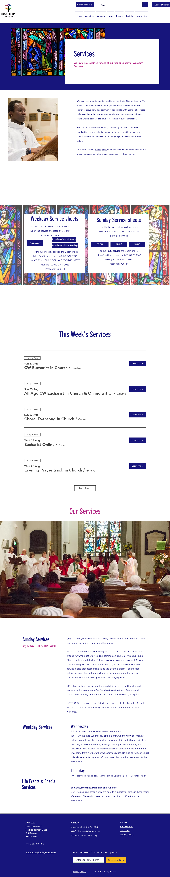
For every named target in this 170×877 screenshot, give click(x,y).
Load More (85, 488)
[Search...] (145, 4)
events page (100, 150)
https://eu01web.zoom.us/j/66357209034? (119, 255)
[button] (89, 15)
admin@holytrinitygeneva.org (41, 852)
